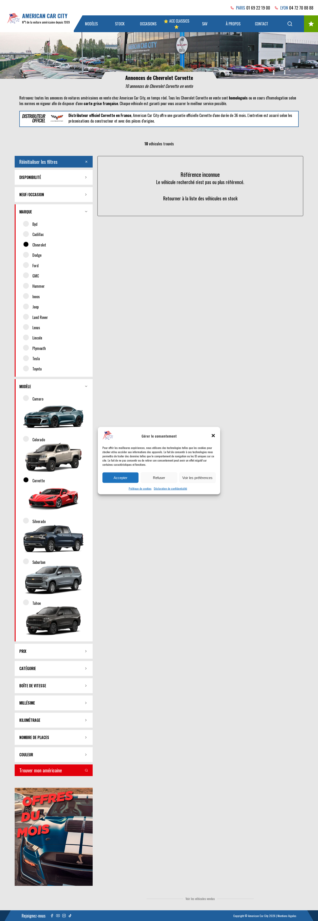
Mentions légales (286, 916)
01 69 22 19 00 (258, 8)
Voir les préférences (197, 477)
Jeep (35, 307)
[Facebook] (52, 916)
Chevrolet (39, 245)
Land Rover (40, 317)
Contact (261, 24)
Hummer (38, 286)
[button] (213, 435)
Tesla (36, 358)
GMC (35, 276)
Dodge (36, 255)
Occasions (148, 24)
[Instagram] (64, 916)
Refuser (159, 477)
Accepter (120, 477)
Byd (34, 224)
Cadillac (38, 234)
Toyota (37, 369)
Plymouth (39, 348)
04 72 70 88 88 (301, 8)
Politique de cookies (140, 488)
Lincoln (37, 338)
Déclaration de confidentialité (170, 488)
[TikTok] (70, 916)
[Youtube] (58, 916)
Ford (35, 265)
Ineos (36, 296)
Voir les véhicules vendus (200, 898)
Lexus (36, 327)
